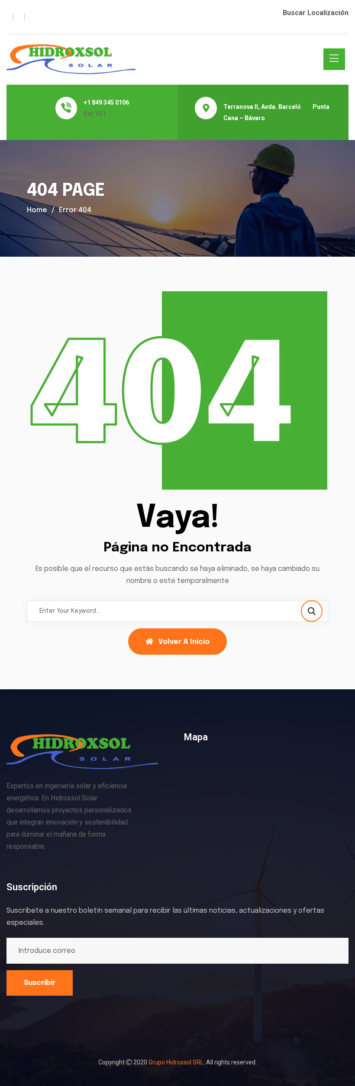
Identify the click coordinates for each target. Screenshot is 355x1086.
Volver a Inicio (184, 642)
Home (37, 210)
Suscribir (39, 983)
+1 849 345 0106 (106, 102)
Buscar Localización (316, 13)
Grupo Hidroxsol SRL (175, 1062)
